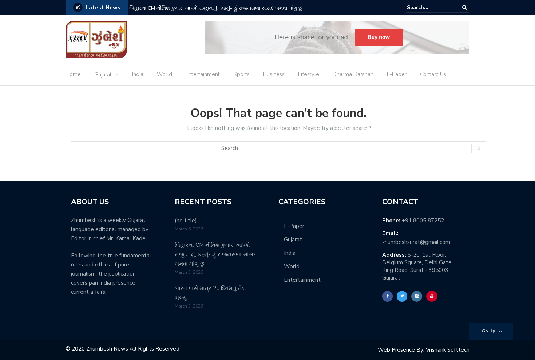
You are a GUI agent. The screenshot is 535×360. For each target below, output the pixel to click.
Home (73, 74)
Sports (241, 74)
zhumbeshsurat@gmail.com (416, 242)
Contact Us (433, 74)
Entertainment (203, 74)
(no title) (186, 220)
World (164, 74)
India (137, 74)
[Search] (464, 7)
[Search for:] (429, 7)
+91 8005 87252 (423, 220)
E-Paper (397, 74)
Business (274, 74)
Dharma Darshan (353, 74)
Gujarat (103, 74)
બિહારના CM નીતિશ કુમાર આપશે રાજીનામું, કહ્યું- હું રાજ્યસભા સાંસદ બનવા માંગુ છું (215, 8)
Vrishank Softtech (447, 349)
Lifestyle (308, 74)
